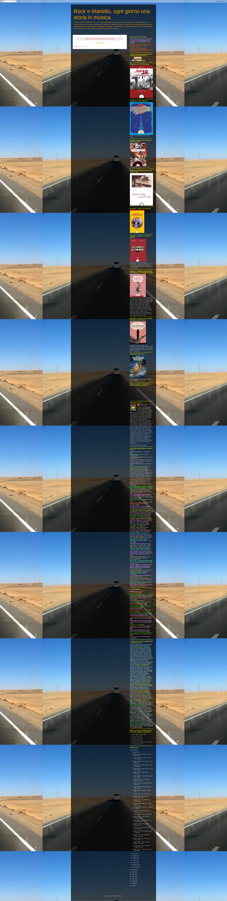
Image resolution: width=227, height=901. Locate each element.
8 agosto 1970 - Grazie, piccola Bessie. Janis (141, 824)
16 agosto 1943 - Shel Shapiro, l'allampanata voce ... (141, 797)
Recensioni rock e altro (137, 738)
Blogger (120, 896)
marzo (135, 862)
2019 (133, 883)
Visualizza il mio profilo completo (138, 445)
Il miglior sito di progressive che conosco (141, 742)
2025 (133, 869)
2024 (133, 872)
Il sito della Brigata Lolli (137, 744)
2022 (133, 876)
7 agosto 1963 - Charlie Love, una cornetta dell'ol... (141, 828)
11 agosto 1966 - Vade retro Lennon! (142, 814)
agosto (135, 752)
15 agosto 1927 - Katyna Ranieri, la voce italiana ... (142, 800)
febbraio (135, 864)
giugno (135, 855)
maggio (135, 858)
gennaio (135, 867)
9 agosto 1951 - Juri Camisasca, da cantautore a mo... (142, 821)
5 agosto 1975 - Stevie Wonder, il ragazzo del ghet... (141, 835)
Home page (100, 43)
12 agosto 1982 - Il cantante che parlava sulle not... (141, 811)
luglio (134, 853)
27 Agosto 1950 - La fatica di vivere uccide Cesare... (142, 758)
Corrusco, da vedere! (136, 736)
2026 (133, 750)
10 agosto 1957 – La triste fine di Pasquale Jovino (141, 817)
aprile (134, 860)
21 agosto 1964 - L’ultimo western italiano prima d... (141, 780)
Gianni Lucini (143, 405)
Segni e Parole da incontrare (138, 734)
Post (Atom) (83, 46)
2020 (133, 881)
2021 (133, 878)
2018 (133, 885)
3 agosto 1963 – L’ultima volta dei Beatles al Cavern (141, 842)
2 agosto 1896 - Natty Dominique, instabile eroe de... (141, 846)
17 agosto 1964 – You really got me (142, 794)
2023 (133, 874)
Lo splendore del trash (137, 740)
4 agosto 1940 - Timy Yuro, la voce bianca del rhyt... (142, 839)
